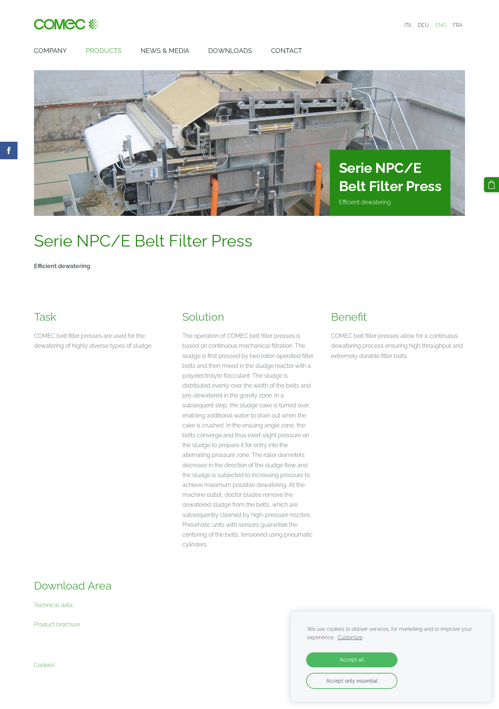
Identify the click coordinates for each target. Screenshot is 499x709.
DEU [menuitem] (423, 25)
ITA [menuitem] (407, 25)
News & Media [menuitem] (165, 50)
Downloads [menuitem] (230, 50)
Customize (350, 637)
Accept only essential (352, 681)
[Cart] (491, 184)
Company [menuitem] (50, 50)
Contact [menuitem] (286, 50)
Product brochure (57, 624)
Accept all (352, 659)
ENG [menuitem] (440, 25)
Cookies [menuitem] (44, 665)
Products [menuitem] (104, 50)
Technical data (53, 605)
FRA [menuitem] (457, 25)
